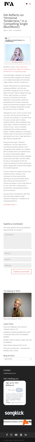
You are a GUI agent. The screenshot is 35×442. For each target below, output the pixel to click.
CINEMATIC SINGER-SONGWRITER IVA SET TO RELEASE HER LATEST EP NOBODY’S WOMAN (17, 334)
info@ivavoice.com (10, 373)
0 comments (17, 30)
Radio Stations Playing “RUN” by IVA (15, 345)
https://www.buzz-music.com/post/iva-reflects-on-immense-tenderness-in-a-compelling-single (17, 69)
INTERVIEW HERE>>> (10, 205)
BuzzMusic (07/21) (18, 62)
